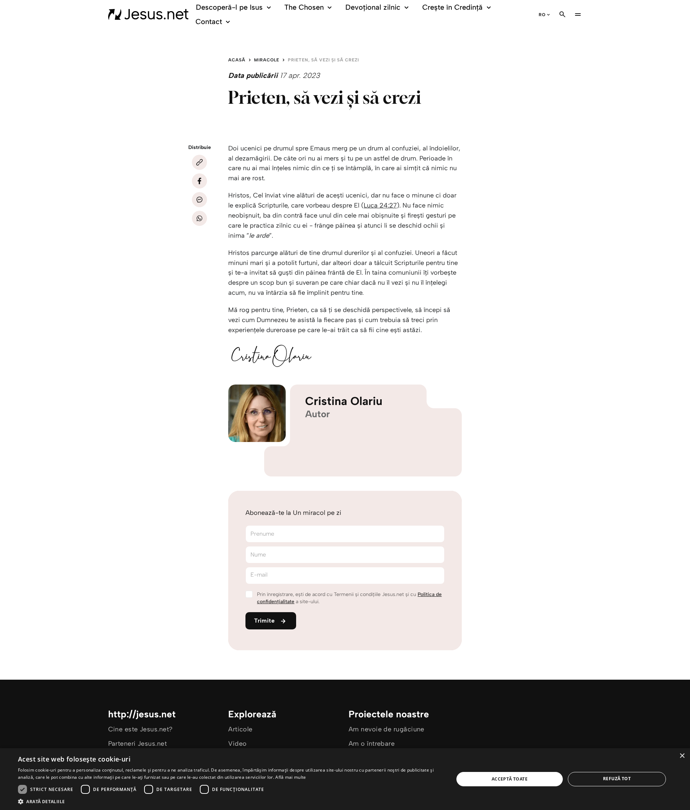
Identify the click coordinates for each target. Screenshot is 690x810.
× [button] (682, 756)
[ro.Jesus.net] (148, 14)
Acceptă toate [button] (510, 779)
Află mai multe (290, 777)
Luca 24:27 (380, 205)
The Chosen (304, 7)
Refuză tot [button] (617, 779)
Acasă (236, 59)
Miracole (266, 59)
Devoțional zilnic (372, 7)
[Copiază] (199, 162)
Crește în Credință (452, 7)
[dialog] (345, 779)
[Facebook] (199, 180)
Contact (209, 21)
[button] (229, 801)
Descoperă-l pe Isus (229, 7)
